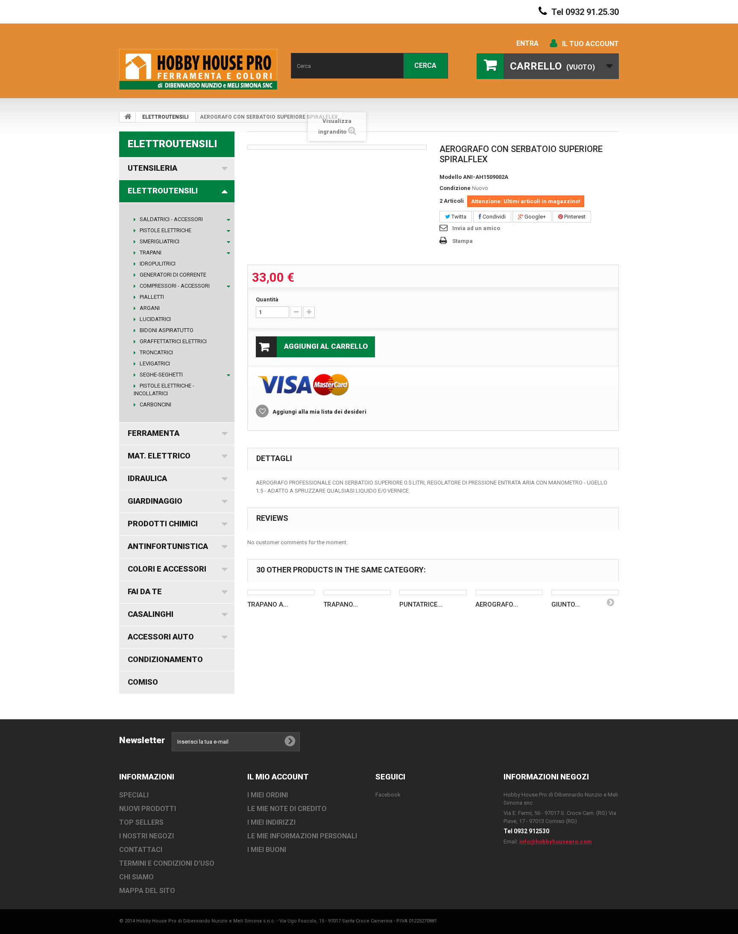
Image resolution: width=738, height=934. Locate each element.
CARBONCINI (154, 404)
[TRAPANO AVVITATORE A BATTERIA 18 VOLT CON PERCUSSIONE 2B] (357, 592)
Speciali (134, 795)
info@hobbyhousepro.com (555, 841)
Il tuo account (590, 44)
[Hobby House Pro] (198, 69)
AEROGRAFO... (496, 604)
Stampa (462, 241)
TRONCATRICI (155, 352)
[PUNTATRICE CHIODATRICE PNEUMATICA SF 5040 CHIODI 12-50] (433, 592)
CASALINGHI (150, 614)
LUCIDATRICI (154, 319)
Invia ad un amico (476, 228)
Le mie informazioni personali (302, 836)
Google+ (534, 216)
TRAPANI (149, 252)
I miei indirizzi (271, 822)
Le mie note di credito (287, 809)
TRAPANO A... (267, 604)
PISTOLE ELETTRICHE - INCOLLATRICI (164, 389)
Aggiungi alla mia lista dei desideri (318, 412)
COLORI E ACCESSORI (167, 568)
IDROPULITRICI (157, 263)
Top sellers (141, 822)
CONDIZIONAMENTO (165, 659)
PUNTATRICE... (420, 604)
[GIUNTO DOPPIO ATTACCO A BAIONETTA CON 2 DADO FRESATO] (585, 592)
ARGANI (149, 308)
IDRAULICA (147, 478)
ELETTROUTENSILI (165, 117)
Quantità (267, 299)
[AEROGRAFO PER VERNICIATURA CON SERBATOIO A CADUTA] (509, 592)
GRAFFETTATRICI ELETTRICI (172, 341)
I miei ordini (267, 795)
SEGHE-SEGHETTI (160, 374)
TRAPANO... (340, 604)
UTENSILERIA (152, 167)
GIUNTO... (565, 604)
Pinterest (574, 216)
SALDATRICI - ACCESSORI (170, 219)
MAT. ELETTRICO (159, 455)
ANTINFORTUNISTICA (168, 546)
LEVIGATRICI (154, 363)
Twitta (458, 216)
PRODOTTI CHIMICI (163, 523)
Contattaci (140, 850)
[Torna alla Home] (128, 116)
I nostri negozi (146, 836)
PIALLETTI (151, 297)
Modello (450, 177)
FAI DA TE (145, 591)
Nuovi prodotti (147, 809)
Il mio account (278, 776)
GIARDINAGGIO (155, 500)
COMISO (143, 681)
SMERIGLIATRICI (158, 241)
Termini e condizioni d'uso (166, 863)
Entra (527, 43)
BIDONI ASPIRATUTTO (165, 330)
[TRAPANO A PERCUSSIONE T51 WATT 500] (281, 592)
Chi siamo (136, 877)
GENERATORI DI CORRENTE (172, 274)
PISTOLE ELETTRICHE (164, 230)
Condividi (493, 216)
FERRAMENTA (153, 433)
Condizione (455, 188)
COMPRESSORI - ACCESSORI (174, 286)
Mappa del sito (147, 891)
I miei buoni (266, 850)
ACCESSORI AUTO (161, 636)
